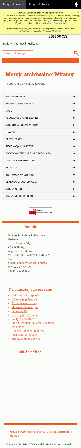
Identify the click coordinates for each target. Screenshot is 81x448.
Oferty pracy (13, 139)
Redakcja (11, 167)
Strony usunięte (16, 189)
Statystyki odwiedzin (19, 196)
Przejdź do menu (13, 4)
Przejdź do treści (39, 4)
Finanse (10, 132)
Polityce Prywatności (55, 23)
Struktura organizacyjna (21, 125)
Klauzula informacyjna (20, 160)
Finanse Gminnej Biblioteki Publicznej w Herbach (28, 333)
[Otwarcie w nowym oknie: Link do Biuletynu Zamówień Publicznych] (40, 215)
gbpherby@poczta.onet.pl (32, 263)
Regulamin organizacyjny (21, 117)
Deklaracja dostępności (21, 181)
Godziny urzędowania (19, 103)
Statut (9, 110)
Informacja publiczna (19, 146)
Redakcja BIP (19, 311)
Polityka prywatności (24, 319)
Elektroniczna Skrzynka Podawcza (28, 153)
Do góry (76, 4)
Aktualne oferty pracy (24, 303)
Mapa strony (38, 431)
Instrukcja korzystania (20, 174)
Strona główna (15, 96)
